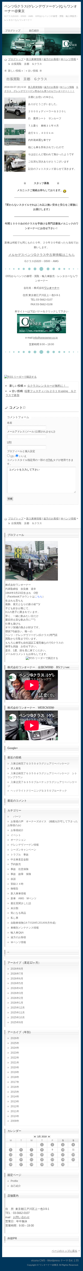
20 (21, 1159)
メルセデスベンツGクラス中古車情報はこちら (41, 255)
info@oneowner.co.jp (45, 337)
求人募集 (17, 768)
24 (63, 1159)
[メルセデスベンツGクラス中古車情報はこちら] (41, 330)
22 (42, 1159)
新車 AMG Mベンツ (25, 898)
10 (63, 1149)
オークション (18, 839)
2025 (14, 1043)
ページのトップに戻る (64, 1250)
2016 (14, 1086)
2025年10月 (18, 1017)
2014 (14, 1096)
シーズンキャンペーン (23, 849)
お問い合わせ (21, 1217)
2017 (14, 1082)
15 (42, 1154)
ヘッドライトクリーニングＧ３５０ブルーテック (39, 790)
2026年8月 (17, 968)
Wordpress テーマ (57, 1260)
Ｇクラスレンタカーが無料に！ (48, 385)
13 (21, 1154)
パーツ (16, 816)
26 (10, 1164)
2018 (14, 1077)
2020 (14, 1067)
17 (63, 1154)
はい (13, 456)
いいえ (23, 456)
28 (31, 1164)
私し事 (14, 917)
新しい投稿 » (15, 70)
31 (63, 1164)
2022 (14, 1057)
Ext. (71, 1260)
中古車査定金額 (20, 859)
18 (73, 1154)
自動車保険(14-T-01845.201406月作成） (34, 922)
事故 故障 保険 (21, 874)
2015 (14, 1091)
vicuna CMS (38, 1260)
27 (21, 1164)
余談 (13, 878)
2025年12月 (18, 1007)
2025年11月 (18, 1012)
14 (31, 1154)
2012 (14, 1106)
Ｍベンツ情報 (68, 59)
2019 (14, 1072)
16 (52, 1154)
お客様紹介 (17, 830)
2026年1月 (17, 1002)
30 (52, 1164)
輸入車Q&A (17, 932)
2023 (14, 1052)
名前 (9, 422)
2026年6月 (17, 978)
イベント (16, 835)
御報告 (14, 888)
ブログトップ (12, 30)
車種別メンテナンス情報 (25, 927)
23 (52, 1159)
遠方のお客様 (51, 59)
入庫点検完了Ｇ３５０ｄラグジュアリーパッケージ (40, 763)
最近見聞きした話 (21, 903)
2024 (14, 1047)
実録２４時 (17, 883)
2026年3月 (17, 993)
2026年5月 (17, 983)
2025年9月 (17, 1022)
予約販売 (16, 864)
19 (10, 1159)
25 (73, 1159)
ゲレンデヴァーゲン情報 (25, 844)
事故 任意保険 (20, 869)
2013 (14, 1101)
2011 (14, 1111)
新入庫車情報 (34, 59)
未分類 (14, 908)
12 (10, 1154)
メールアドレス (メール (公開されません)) (31, 431)
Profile (14, 1181)
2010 (14, 1116)
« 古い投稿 (32, 70)
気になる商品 (18, 912)
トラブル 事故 (20, 854)
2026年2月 (17, 998)
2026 (14, 1038)
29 (42, 1164)
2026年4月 (17, 988)
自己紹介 (34, 30)
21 (31, 1159)
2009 (14, 1120)
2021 (14, 1062)
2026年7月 (17, 973)
